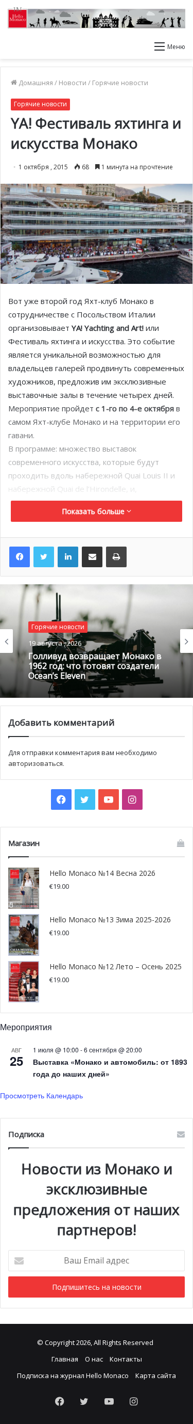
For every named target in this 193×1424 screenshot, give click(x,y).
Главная (64, 1359)
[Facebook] (19, 557)
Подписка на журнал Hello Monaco (73, 1375)
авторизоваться (35, 763)
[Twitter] (43, 557)
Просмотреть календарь (41, 1095)
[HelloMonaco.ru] (96, 17)
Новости (72, 82)
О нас (94, 1359)
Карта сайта (155, 1375)
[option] (96, 641)
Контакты (126, 1359)
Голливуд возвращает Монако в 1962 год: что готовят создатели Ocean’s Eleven (95, 666)
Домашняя (35, 82)
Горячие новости (120, 82)
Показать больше (94, 511)
